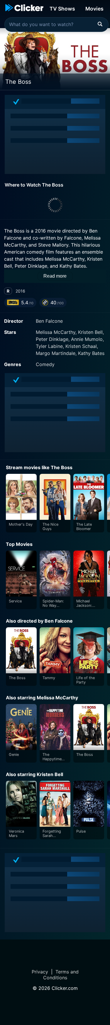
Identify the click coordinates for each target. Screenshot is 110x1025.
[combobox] (56, 24)
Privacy (40, 972)
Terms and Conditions (61, 974)
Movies (94, 9)
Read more (55, 276)
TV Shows (62, 9)
